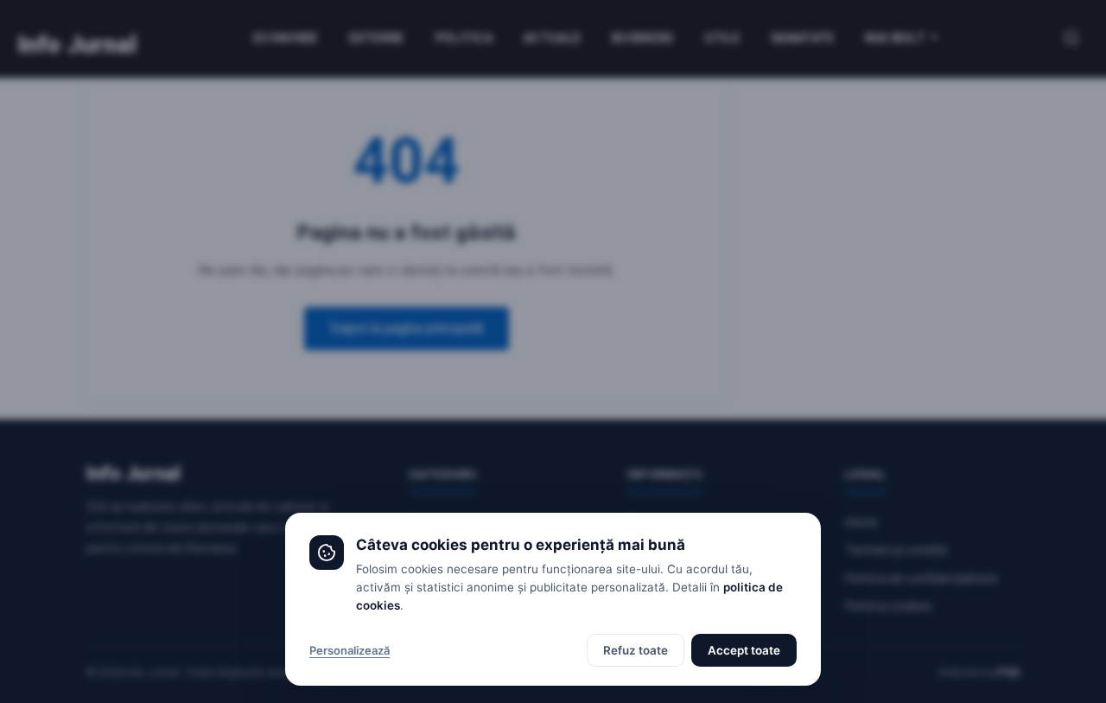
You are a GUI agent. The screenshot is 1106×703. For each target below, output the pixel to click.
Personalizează (349, 650)
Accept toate (744, 650)
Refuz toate (635, 650)
